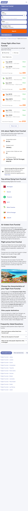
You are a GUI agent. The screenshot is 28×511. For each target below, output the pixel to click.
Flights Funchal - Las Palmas (8, 387)
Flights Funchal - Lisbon (7, 389)
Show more (14, 126)
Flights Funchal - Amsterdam (8, 365)
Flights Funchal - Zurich (7, 362)
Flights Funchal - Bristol (7, 376)
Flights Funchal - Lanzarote (8, 379)
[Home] (4, 2)
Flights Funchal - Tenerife (7, 368)
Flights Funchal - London (7, 359)
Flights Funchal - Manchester (8, 381)
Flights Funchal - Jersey (7, 357)
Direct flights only (6, 57)
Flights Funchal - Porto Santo (8, 370)
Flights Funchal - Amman (7, 373)
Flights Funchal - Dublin (7, 384)
